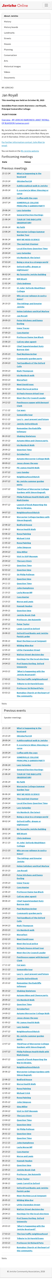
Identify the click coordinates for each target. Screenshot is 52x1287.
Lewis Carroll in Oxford (28, 628)
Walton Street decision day (30, 654)
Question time (24, 570)
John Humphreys (25, 588)
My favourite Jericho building (31, 274)
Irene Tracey (23, 328)
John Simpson (24, 547)
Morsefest (22, 379)
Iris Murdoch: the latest (28, 257)
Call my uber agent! (26, 341)
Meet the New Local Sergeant (31, 641)
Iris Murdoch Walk (26, 445)
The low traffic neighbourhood (32, 679)
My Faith (21, 227)
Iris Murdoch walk (25, 375)
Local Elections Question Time (32, 248)
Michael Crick (23, 538)
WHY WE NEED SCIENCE (28, 239)
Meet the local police (27, 388)
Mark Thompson (25, 370)
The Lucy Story (24, 560)
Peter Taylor (23, 624)
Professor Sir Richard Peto (30, 688)
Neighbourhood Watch (28, 476)
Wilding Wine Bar (25, 645)
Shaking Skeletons (26, 436)
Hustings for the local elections (33, 659)
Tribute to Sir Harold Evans (30, 683)
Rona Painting (24, 533)
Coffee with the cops (27, 198)
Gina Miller (22, 551)
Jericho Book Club (26, 615)
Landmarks (9, 32)
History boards (11, 27)
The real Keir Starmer (27, 244)
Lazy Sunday (23, 472)
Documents (9, 77)
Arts (6, 60)
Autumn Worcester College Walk (33, 458)
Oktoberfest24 (24, 181)
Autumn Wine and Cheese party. (32, 440)
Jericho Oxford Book (27, 423)
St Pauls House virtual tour (30, 393)
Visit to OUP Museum (27, 556)
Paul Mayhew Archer (27, 354)
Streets (7, 38)
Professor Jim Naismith (29, 619)
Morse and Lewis (25, 601)
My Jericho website (30, 151)
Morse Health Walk (26, 529)
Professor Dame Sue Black (30, 337)
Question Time (24, 449)
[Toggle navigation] (46, 5)
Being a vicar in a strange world (32, 262)
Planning (8, 49)
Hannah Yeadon (24, 606)
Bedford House (24, 524)
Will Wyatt (22, 278)
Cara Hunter (23, 332)
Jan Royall (22, 315)
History (7, 21)
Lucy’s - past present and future (33, 419)
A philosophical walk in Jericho (32, 185)
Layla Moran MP (24, 592)
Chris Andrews (24, 283)
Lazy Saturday (24, 210)
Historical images (12, 66)
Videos (7, 72)
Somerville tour (25, 414)
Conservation (10, 55)
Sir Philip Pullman (25, 574)
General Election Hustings (30, 214)
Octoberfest (23, 454)
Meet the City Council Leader (31, 398)
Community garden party (29, 358)
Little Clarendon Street (28, 650)
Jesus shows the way (27, 463)
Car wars (21, 410)
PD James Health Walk (28, 467)
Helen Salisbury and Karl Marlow (33, 311)
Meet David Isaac (25, 384)
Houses (7, 44)
